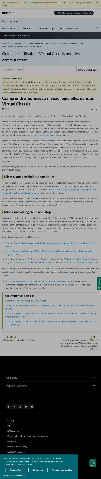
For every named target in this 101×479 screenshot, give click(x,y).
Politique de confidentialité (15, 475)
